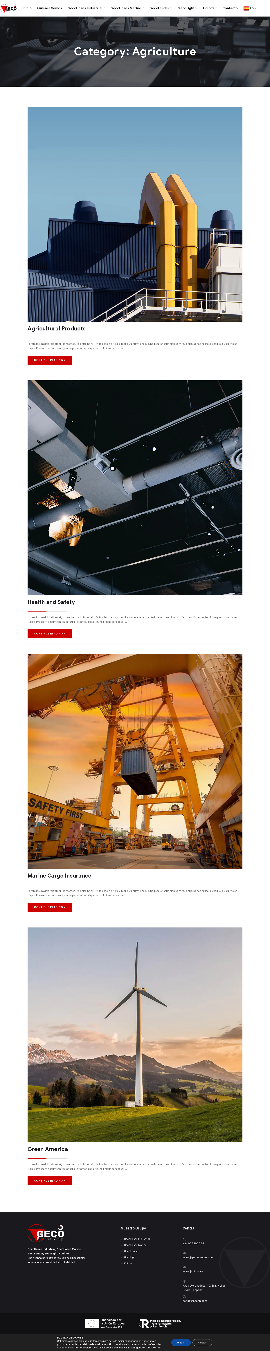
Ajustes (202, 1342)
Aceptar (181, 1342)
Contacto (230, 8)
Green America (48, 1149)
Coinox (208, 8)
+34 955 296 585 (193, 1243)
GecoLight (186, 8)
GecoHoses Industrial (85, 8)
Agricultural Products (57, 328)
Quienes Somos (49, 8)
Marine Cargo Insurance (59, 875)
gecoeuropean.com (195, 1301)
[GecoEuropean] (9, 8)
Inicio (27, 8)
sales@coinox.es (193, 1271)
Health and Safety (51, 602)
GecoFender (159, 8)
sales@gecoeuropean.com (199, 1257)
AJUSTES (155, 1347)
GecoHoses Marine (126, 8)
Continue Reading (48, 360)
